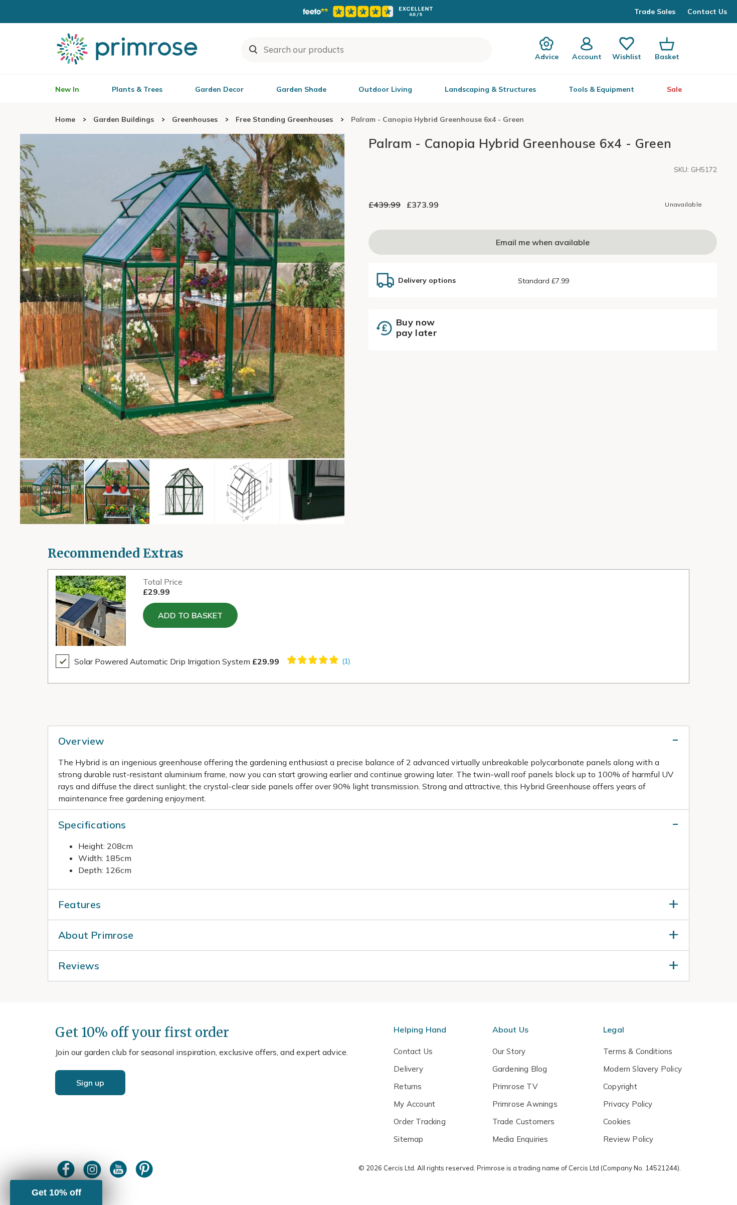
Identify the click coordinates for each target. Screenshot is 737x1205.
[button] (56, 1192)
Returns (408, 1086)
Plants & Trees (137, 89)
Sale (674, 89)
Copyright (620, 1086)
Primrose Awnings (525, 1104)
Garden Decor (219, 89)
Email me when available (543, 243)
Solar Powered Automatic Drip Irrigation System (176, 661)
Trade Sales (654, 11)
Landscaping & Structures (490, 89)
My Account (414, 1104)
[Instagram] (93, 1169)
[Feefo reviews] (368, 11)
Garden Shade (301, 89)
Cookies (617, 1121)
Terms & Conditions (637, 1051)
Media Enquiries (520, 1139)
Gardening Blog (519, 1069)
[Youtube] (119, 1169)
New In (67, 89)
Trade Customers (523, 1121)
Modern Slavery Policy (642, 1069)
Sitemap (408, 1139)
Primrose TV (514, 1086)
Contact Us (707, 11)
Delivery (408, 1069)
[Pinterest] (145, 1169)
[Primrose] (128, 48)
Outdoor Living (385, 89)
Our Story (509, 1051)
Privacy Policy (628, 1104)
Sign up (90, 1083)
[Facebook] (67, 1169)
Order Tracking (420, 1121)
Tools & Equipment (601, 89)
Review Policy (628, 1139)
